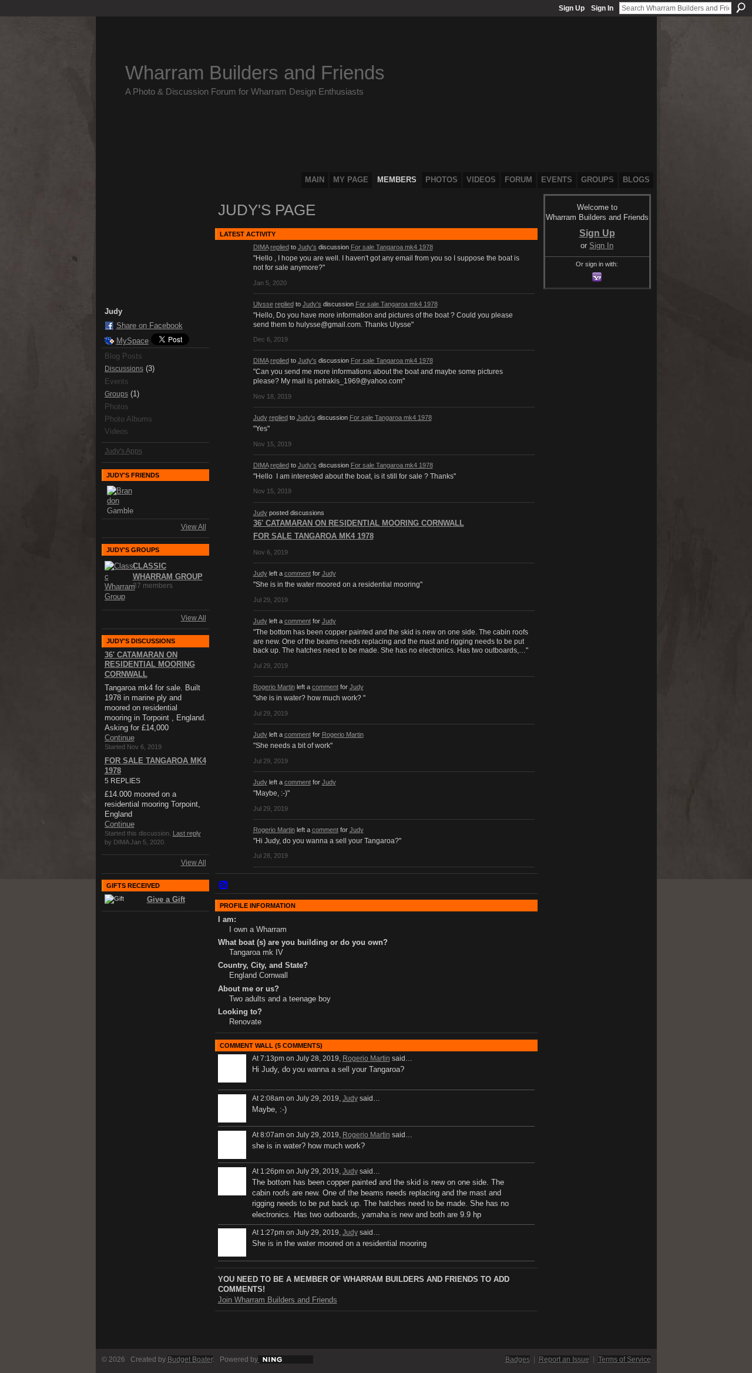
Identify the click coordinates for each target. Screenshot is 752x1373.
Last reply (187, 833)
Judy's (307, 246)
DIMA (260, 246)
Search (741, 7)
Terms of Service (624, 1359)
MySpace (132, 340)
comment (297, 573)
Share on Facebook (149, 325)
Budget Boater (190, 1359)
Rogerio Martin (274, 686)
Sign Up (572, 8)
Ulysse (263, 304)
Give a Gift (166, 899)
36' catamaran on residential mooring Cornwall (150, 664)
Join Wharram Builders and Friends (277, 1299)
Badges (517, 1359)
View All (193, 527)
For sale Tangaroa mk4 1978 (392, 246)
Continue (120, 737)
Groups (116, 394)
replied (279, 246)
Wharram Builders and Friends (255, 72)
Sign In (602, 8)
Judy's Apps (123, 451)
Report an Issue (564, 1359)
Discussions (124, 369)
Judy (260, 417)
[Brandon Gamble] (121, 500)
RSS (224, 885)
